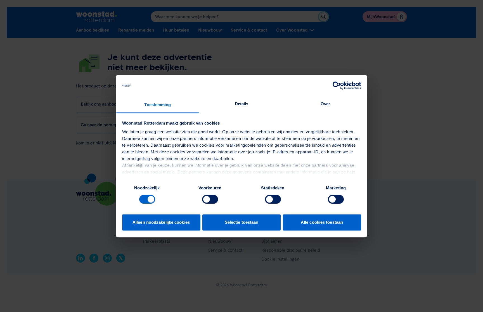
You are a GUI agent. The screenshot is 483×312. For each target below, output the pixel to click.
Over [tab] (325, 104)
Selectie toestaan (242, 222)
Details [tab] (241, 104)
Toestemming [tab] (157, 105)
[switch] (210, 199)
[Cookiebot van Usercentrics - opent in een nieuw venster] (336, 85)
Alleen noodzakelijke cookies (161, 222)
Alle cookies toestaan (322, 222)
